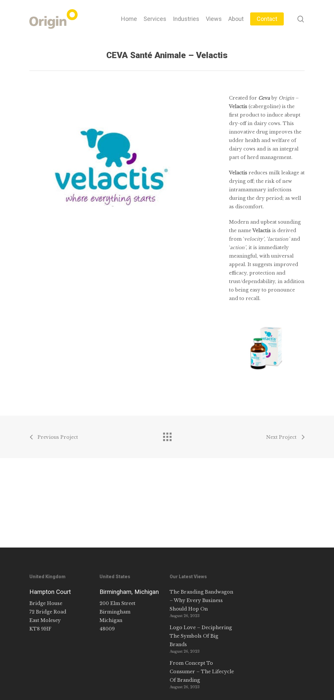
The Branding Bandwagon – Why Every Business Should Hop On (201, 600)
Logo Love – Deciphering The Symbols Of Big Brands (201, 636)
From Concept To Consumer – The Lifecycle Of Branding (202, 671)
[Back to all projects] (167, 435)
